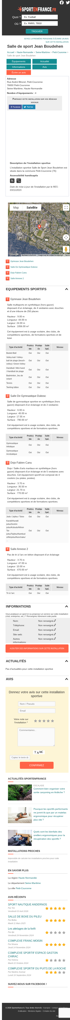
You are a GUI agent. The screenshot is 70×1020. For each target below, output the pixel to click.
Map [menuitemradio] (16, 207)
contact (55, 1008)
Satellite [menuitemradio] (32, 207)
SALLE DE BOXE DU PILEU (25, 916)
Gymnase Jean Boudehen (22, 261)
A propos (46, 1008)
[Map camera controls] (66, 237)
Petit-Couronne (59, 52)
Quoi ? (16, 17)
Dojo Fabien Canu (18, 273)
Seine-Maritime (43, 52)
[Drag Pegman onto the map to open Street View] (66, 249)
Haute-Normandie (25, 52)
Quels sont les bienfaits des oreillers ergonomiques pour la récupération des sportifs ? (49, 835)
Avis (44, 67)
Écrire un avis (19, 72)
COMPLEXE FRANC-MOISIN (25, 940)
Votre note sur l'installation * (21, 721)
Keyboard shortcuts (29, 255)
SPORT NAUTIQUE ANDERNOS (27, 904)
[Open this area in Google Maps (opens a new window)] (14, 254)
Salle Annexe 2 (17, 278)
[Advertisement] (31, 135)
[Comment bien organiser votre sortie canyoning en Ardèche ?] (20, 792)
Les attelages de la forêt (21, 928)
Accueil (10, 52)
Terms (67, 255)
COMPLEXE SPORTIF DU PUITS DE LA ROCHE (37, 968)
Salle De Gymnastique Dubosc (24, 267)
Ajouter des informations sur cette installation (37, 648)
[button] (39, 227)
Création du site (49, 1011)
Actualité (44, 61)
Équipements (18, 61)
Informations (18, 67)
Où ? (17, 23)
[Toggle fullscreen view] (66, 207)
